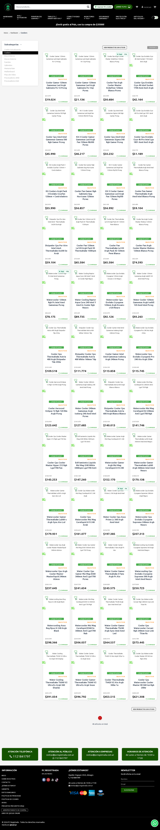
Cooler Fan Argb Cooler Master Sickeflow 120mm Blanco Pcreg (114, 86)
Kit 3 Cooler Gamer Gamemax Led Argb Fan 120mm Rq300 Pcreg (114, 195)
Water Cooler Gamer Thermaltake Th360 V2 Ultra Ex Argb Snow (85, 682)
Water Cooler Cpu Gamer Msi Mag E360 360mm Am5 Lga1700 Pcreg (85, 575)
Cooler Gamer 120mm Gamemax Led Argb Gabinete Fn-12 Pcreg (56, 85)
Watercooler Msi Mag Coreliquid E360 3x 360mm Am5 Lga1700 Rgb (85, 629)
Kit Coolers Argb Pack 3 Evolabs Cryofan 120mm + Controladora (56, 194)
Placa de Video (10, 75)
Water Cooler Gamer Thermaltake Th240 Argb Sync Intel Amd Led (114, 629)
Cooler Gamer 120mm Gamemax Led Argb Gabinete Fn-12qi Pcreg (85, 86)
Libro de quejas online (11, 813)
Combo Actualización (12, 50)
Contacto (6, 782)
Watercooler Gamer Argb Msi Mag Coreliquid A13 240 (114, 465)
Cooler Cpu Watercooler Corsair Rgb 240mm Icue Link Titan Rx (144, 629)
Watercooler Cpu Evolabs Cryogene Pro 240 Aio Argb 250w (143, 356)
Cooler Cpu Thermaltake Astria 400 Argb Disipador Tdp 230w (56, 358)
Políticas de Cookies (10, 799)
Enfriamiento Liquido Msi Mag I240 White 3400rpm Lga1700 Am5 (85, 465)
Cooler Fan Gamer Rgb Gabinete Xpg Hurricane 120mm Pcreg (85, 195)
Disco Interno (9, 56)
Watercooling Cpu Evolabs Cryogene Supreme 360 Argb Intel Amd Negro (143, 575)
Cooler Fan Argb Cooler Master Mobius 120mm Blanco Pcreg (143, 248)
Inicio (6, 33)
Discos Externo (10, 59)
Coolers (7, 53)
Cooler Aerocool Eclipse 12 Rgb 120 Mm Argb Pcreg (56, 411)
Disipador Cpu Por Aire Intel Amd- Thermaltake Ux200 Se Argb (56, 249)
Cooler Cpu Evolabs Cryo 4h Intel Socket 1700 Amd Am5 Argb (144, 85)
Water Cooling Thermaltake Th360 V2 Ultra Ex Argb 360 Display (56, 684)
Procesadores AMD (11, 78)
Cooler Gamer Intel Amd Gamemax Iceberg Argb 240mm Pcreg (114, 356)
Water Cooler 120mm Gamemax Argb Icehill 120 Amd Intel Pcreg (143, 302)
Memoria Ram (9, 68)
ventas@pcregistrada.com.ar (60, 755)
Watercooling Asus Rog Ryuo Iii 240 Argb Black (56, 628)
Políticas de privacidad (11, 796)
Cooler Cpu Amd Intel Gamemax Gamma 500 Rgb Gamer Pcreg (56, 139)
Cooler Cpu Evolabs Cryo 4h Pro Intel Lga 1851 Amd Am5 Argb (144, 139)
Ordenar (152, 47)
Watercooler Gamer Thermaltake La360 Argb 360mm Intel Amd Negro (143, 467)
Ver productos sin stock (114, 47)
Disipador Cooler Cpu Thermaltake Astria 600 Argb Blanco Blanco (114, 411)
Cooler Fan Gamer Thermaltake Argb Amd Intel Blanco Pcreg (143, 194)
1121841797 (21, 756)
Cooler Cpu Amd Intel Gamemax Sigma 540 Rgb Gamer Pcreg (114, 139)
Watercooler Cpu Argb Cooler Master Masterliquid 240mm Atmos (56, 575)
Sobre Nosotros (8, 779)
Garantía (5, 789)
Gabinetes (8, 65)
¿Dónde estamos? (9, 785)
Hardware (14, 33)
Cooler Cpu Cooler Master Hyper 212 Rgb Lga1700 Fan (56, 465)
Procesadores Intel (11, 81)
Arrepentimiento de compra (14, 810)
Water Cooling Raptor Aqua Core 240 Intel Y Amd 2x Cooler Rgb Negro (85, 304)
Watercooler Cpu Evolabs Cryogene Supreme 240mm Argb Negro (143, 521)
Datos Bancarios (9, 792)
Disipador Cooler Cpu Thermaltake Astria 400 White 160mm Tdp (85, 356)
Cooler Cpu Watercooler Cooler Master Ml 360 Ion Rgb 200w (143, 684)
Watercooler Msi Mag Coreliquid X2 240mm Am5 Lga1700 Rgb (143, 411)
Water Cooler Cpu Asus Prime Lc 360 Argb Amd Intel (114, 519)
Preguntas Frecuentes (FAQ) (13, 806)
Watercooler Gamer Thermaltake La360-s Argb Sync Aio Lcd (56, 519)
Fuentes (7, 62)
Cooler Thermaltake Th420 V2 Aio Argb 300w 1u (114, 682)
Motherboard (9, 72)
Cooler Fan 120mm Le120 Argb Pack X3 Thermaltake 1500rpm (85, 248)
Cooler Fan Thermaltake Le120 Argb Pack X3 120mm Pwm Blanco (114, 249)
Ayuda (4, 802)
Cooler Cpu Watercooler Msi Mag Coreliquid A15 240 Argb (85, 521)
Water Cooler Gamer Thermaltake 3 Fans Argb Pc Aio (114, 574)
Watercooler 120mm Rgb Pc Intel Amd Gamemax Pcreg (56, 302)
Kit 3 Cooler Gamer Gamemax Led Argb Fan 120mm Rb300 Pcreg (85, 141)
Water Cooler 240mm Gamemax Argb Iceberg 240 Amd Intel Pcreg (85, 412)
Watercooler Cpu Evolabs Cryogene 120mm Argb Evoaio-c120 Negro (114, 304)
